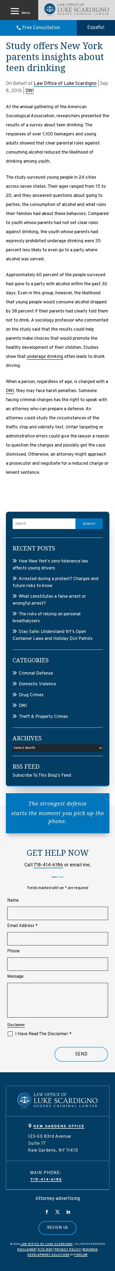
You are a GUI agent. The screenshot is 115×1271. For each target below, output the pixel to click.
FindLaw (80, 1255)
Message (15, 976)
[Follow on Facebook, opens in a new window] (47, 1212)
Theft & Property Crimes (43, 717)
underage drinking (45, 357)
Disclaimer (16, 1025)
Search (89, 523)
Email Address (22, 926)
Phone (13, 951)
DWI (29, 91)
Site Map (45, 1249)
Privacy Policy (68, 1249)
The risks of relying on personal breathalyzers (46, 617)
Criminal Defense (36, 673)
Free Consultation (41, 28)
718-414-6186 (48, 865)
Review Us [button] (57, 1227)
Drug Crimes (31, 695)
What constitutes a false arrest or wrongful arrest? (49, 600)
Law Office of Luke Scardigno (65, 84)
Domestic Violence (37, 684)
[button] (19, 11)
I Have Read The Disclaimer (43, 1034)
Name (13, 900)
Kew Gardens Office (59, 1126)
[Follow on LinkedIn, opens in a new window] (68, 1212)
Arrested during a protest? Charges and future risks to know (55, 582)
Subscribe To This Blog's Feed (42, 776)
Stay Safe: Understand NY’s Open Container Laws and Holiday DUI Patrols (53, 635)
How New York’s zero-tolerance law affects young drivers (50, 564)
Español (95, 28)
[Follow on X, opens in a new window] (57, 1212)
